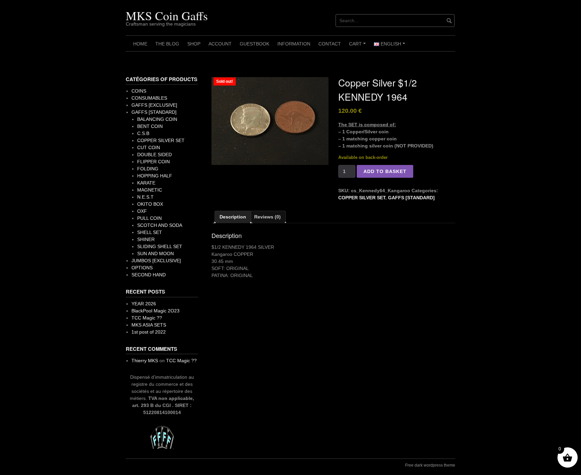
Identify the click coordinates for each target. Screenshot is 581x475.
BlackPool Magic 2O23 (155, 310)
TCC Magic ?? (146, 317)
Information (293, 43)
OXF (142, 211)
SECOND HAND (148, 274)
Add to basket (384, 171)
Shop (193, 43)
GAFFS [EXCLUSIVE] (154, 105)
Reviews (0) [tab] (267, 216)
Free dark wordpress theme (430, 465)
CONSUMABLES (149, 98)
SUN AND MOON (155, 253)
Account (220, 43)
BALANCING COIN (157, 119)
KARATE (146, 182)
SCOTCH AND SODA (159, 225)
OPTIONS (142, 267)
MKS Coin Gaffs (167, 15)
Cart (358, 46)
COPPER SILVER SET (361, 197)
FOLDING (147, 168)
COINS (138, 91)
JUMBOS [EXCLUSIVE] (156, 260)
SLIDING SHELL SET (159, 246)
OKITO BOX (150, 204)
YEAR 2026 (143, 303)
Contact (329, 43)
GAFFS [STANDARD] (411, 197)
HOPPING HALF (154, 175)
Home (140, 43)
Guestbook (254, 43)
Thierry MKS (144, 360)
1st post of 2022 (148, 332)
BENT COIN (150, 126)
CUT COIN (148, 147)
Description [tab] (233, 216)
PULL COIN (149, 218)
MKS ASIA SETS (148, 325)
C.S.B (143, 133)
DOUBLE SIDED (154, 154)
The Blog (167, 43)
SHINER (146, 239)
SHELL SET (149, 232)
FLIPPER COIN (153, 161)
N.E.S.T (145, 197)
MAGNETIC (149, 190)
